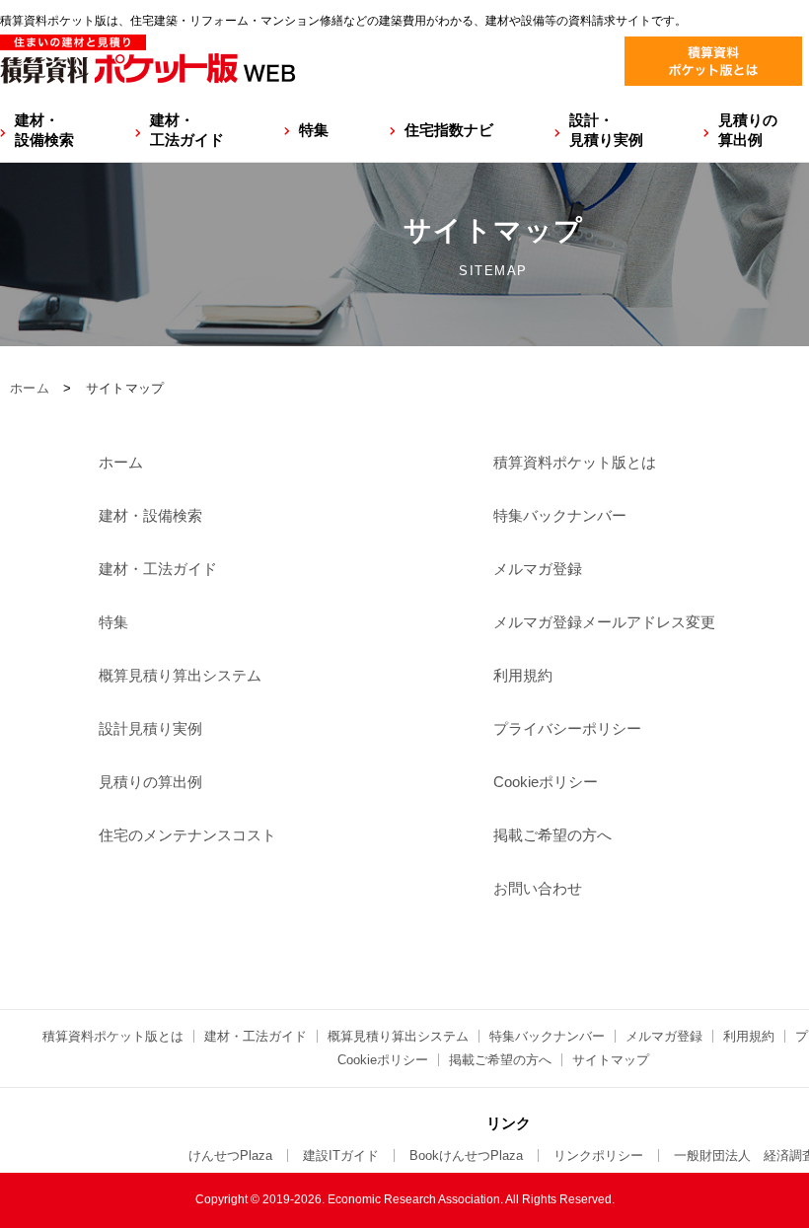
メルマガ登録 (537, 568)
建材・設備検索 (44, 129)
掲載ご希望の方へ (552, 835)
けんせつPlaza (230, 1155)
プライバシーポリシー (567, 728)
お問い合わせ (537, 888)
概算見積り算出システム (180, 675)
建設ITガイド (341, 1155)
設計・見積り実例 (606, 129)
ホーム (29, 388)
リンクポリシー (598, 1155)
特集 (314, 129)
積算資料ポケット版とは (574, 462)
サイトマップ (610, 1059)
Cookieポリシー (545, 781)
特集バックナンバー (559, 515)
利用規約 (522, 675)
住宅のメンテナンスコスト (187, 835)
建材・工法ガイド (187, 129)
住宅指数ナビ (448, 129)
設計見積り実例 (150, 728)
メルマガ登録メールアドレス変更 (604, 622)
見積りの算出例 (747, 129)
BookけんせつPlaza (466, 1155)
